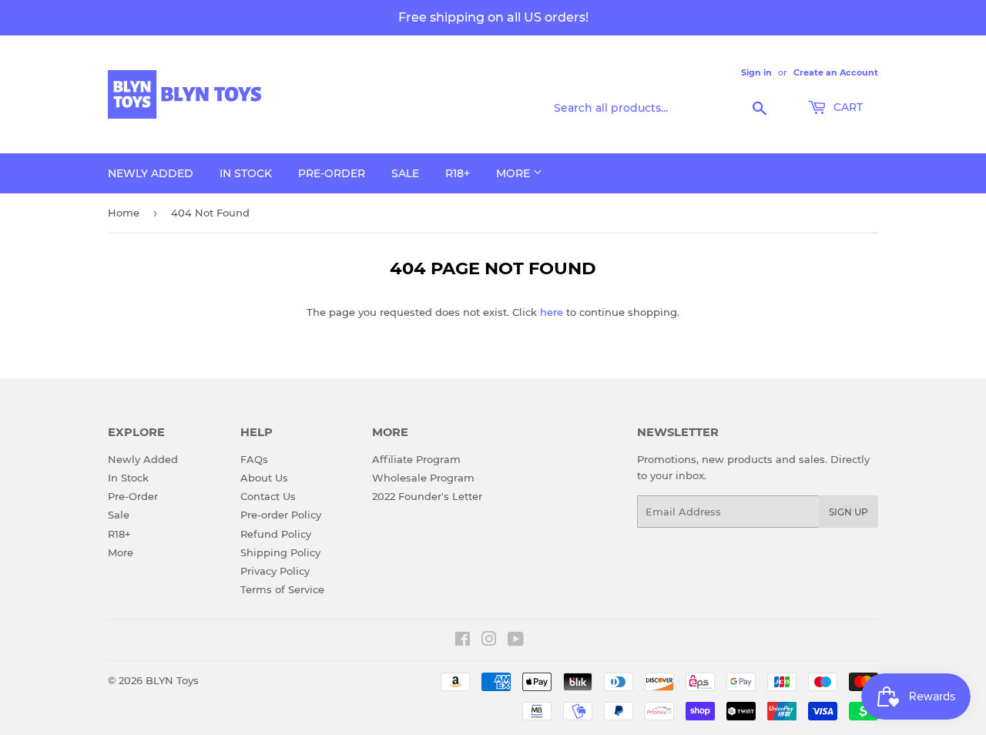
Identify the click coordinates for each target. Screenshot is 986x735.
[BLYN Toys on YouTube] (516, 641)
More (514, 173)
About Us (264, 478)
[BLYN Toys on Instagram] (489, 641)
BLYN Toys (172, 680)
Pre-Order (331, 173)
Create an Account (835, 72)
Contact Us (268, 496)
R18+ (457, 173)
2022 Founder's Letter (427, 496)
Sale (405, 173)
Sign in (756, 72)
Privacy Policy (275, 571)
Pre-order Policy (280, 514)
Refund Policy (275, 534)
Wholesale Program (423, 478)
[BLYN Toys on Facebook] (462, 641)
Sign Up (848, 512)
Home (123, 212)
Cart (846, 107)
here (551, 312)
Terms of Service (282, 589)
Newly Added (150, 173)
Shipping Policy (280, 552)
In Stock (246, 173)
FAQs (254, 459)
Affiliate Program (416, 459)
